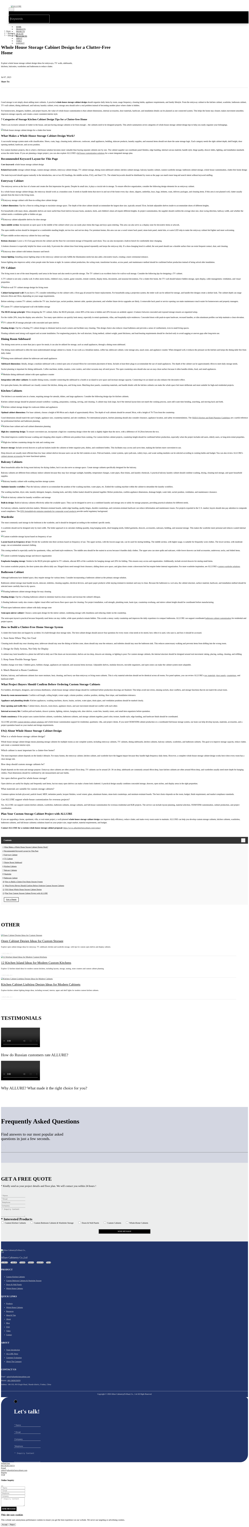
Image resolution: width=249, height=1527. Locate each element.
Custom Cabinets (114, 1223)
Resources (21, 36)
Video (19, 41)
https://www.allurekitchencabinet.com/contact (82, 828)
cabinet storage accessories (12, 456)
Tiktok (48, 1263)
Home (18, 27)
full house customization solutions (91, 153)
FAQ (8, 1327)
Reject (12, 1525)
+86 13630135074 (13, 1381)
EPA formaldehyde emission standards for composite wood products (48, 511)
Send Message (124, 1231)
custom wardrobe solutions (229, 566)
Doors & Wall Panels (90, 1223)
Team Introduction (13, 1350)
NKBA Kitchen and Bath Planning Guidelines (211, 418)
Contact (20, 43)
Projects (20, 32)
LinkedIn (13, 1263)
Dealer (19, 34)
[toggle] (243, 840)
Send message (228, 1466)
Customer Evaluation (14, 1358)
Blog (8, 1323)
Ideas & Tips (11, 1315)
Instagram (40, 1263)
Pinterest (31, 1263)
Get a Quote (11, 899)
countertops (231, 675)
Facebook (4, 1263)
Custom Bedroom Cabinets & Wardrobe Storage (53, 1223)
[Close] (15, 1401)
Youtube (22, 1263)
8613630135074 (8, 1466)
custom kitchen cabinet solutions (31, 722)
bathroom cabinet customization (218, 618)
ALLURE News (12, 1354)
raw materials (209, 675)
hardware (5, 679)
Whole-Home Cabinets (138, 1223)
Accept (4, 1525)
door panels (221, 675)
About (19, 39)
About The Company (14, 1362)
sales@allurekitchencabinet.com (18, 1377)
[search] (54, 16)
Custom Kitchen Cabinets (15, 1223)
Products (21, 29)
